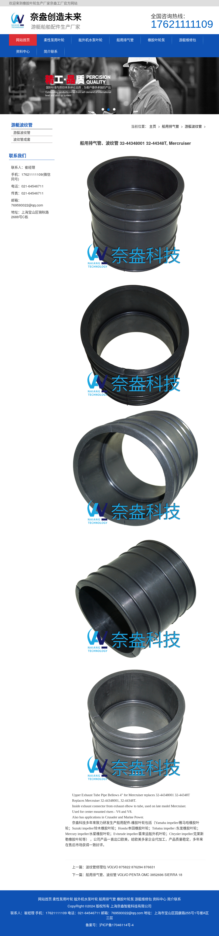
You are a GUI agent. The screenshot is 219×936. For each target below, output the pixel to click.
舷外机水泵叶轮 (90, 39)
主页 (152, 126)
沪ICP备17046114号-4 (116, 924)
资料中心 (23, 51)
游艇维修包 (187, 39)
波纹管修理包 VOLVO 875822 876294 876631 (120, 866)
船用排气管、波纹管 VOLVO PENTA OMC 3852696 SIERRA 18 (134, 874)
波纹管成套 (21, 139)
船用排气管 (125, 39)
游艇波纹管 (22, 125)
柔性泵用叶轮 (54, 39)
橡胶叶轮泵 (156, 39)
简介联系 (51, 51)
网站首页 (23, 39)
